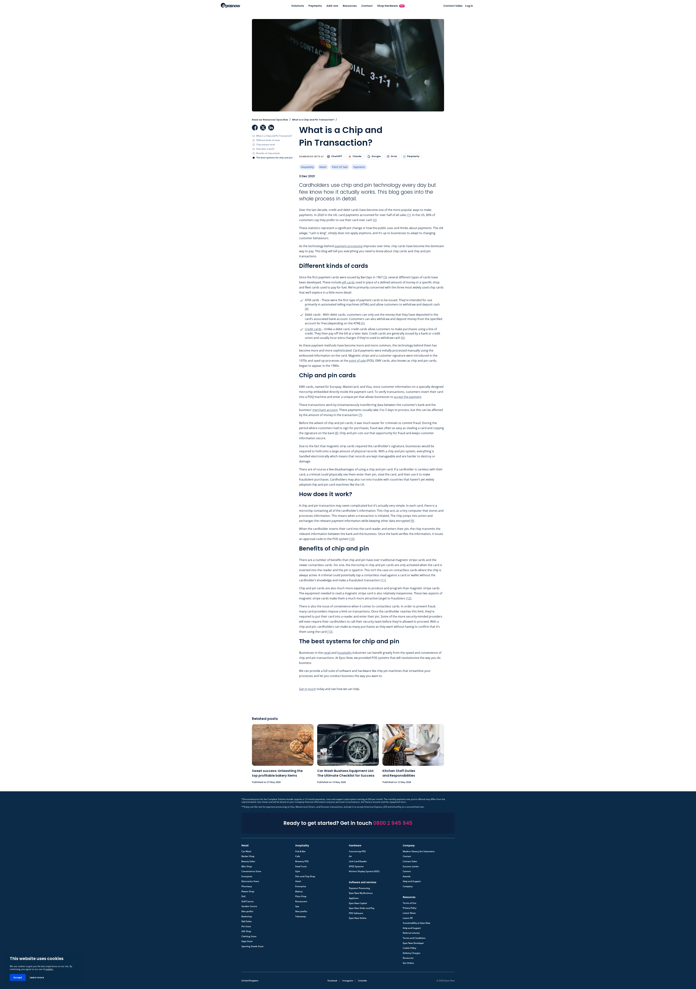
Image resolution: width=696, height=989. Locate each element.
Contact (367, 6)
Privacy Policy (409, 908)
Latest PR (408, 918)
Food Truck (301, 866)
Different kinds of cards (268, 140)
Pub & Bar (300, 851)
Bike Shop (246, 866)
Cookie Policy (409, 948)
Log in (469, 6)
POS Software (356, 913)
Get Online (408, 963)
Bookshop (246, 916)
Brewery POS (302, 861)
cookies (49, 969)
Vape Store (247, 941)
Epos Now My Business (361, 893)
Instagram (347, 980)
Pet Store (246, 926)
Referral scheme (411, 933)
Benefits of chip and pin (268, 153)
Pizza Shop (300, 896)
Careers (407, 871)
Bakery (299, 891)
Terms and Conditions (414, 938)
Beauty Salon (248, 861)
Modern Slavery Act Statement (419, 851)
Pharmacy (246, 886)
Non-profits (247, 911)
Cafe (297, 856)
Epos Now (230, 5)
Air (350, 856)
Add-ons (332, 6)
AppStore (354, 898)
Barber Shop (247, 856)
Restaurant (301, 901)
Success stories (411, 866)
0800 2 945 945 (393, 823)
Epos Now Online (357, 918)
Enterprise (246, 876)
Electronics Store (250, 881)
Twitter (263, 127)
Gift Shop (246, 931)
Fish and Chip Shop (305, 876)
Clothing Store (248, 936)
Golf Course (247, 901)
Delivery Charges (411, 953)
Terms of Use (409, 903)
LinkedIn (271, 127)
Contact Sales (453, 6)
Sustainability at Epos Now (416, 923)
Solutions (297, 6)
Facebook (255, 127)
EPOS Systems (356, 866)
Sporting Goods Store (252, 946)
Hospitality (307, 167)
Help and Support (412, 881)
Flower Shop (247, 891)
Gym (297, 871)
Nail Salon (246, 921)
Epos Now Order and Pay (361, 908)
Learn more (37, 977)
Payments (315, 6)
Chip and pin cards (265, 144)
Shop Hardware (390, 6)
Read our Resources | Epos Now (270, 119)
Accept (17, 977)
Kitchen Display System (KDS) (364, 871)
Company (408, 886)
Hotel (298, 881)
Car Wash (246, 851)
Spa (297, 906)
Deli (243, 896)
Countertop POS (357, 851)
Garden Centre (249, 906)
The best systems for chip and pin (274, 157)
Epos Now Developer (413, 943)
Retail (322, 167)
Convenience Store (251, 871)
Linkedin (362, 980)
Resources (350, 6)
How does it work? (265, 148)
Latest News (409, 913)
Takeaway (300, 916)
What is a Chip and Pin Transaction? (274, 135)
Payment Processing (359, 888)
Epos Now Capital (358, 903)
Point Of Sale (340, 167)
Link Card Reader (358, 861)
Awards (407, 876)
